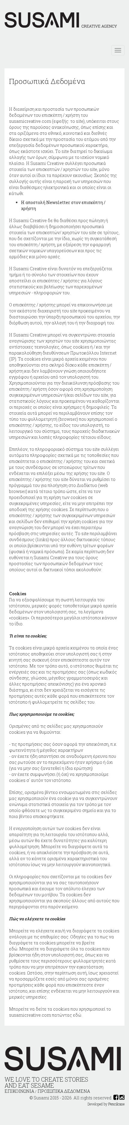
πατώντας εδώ (66, 1015)
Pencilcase (116, 1104)
